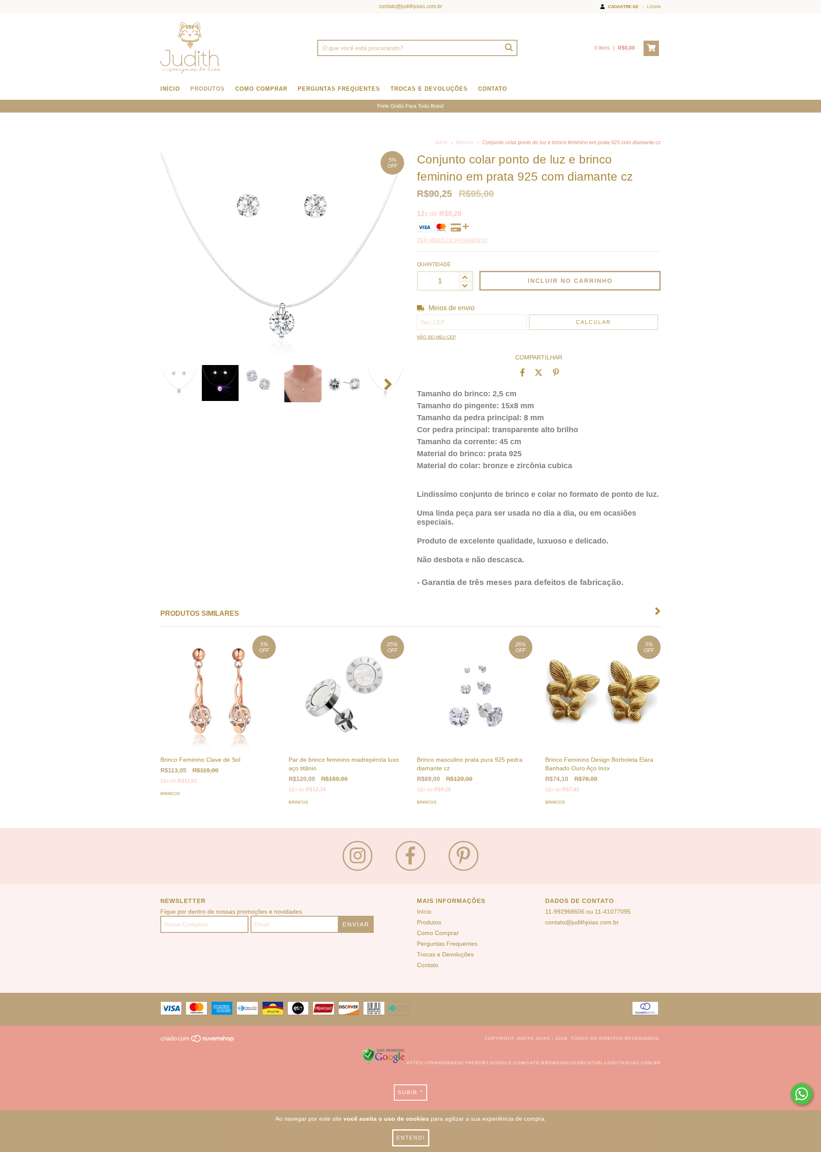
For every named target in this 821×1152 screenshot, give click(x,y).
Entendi (410, 1138)
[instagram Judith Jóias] (357, 856)
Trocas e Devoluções (429, 89)
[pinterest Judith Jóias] (463, 856)
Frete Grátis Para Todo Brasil (410, 106)
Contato (492, 89)
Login (654, 6)
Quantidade (434, 264)
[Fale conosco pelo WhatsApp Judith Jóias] (801, 1094)
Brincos (465, 142)
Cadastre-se (623, 6)
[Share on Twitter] (538, 372)
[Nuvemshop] (197, 1041)
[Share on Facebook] (522, 372)
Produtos (207, 89)
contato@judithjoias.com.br (410, 6)
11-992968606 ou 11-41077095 (588, 911)
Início (170, 89)
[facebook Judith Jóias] (410, 856)
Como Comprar (261, 89)
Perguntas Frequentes (339, 89)
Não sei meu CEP (436, 337)
